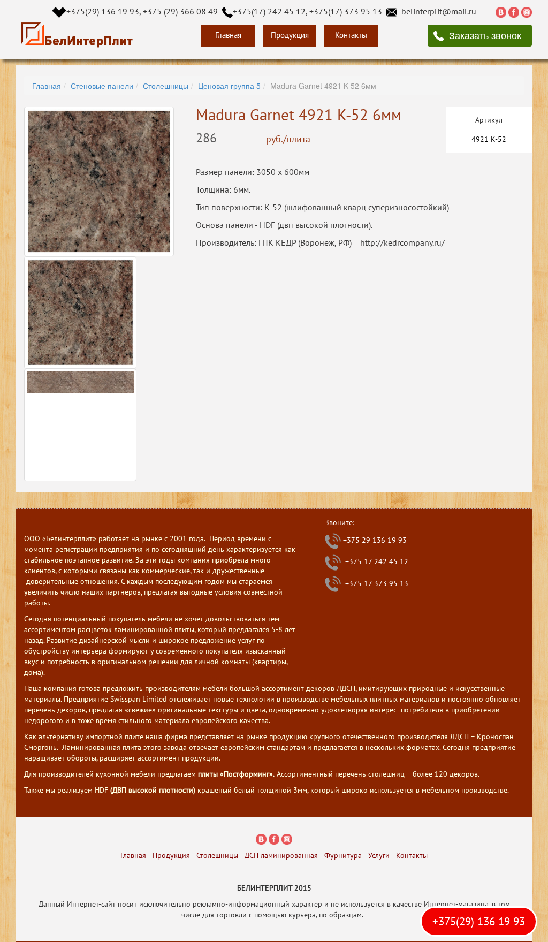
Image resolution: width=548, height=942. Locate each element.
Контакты (351, 35)
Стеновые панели (102, 85)
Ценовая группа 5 (229, 85)
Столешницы (165, 85)
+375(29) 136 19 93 (478, 921)
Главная (228, 35)
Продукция (290, 35)
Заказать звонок (485, 35)
